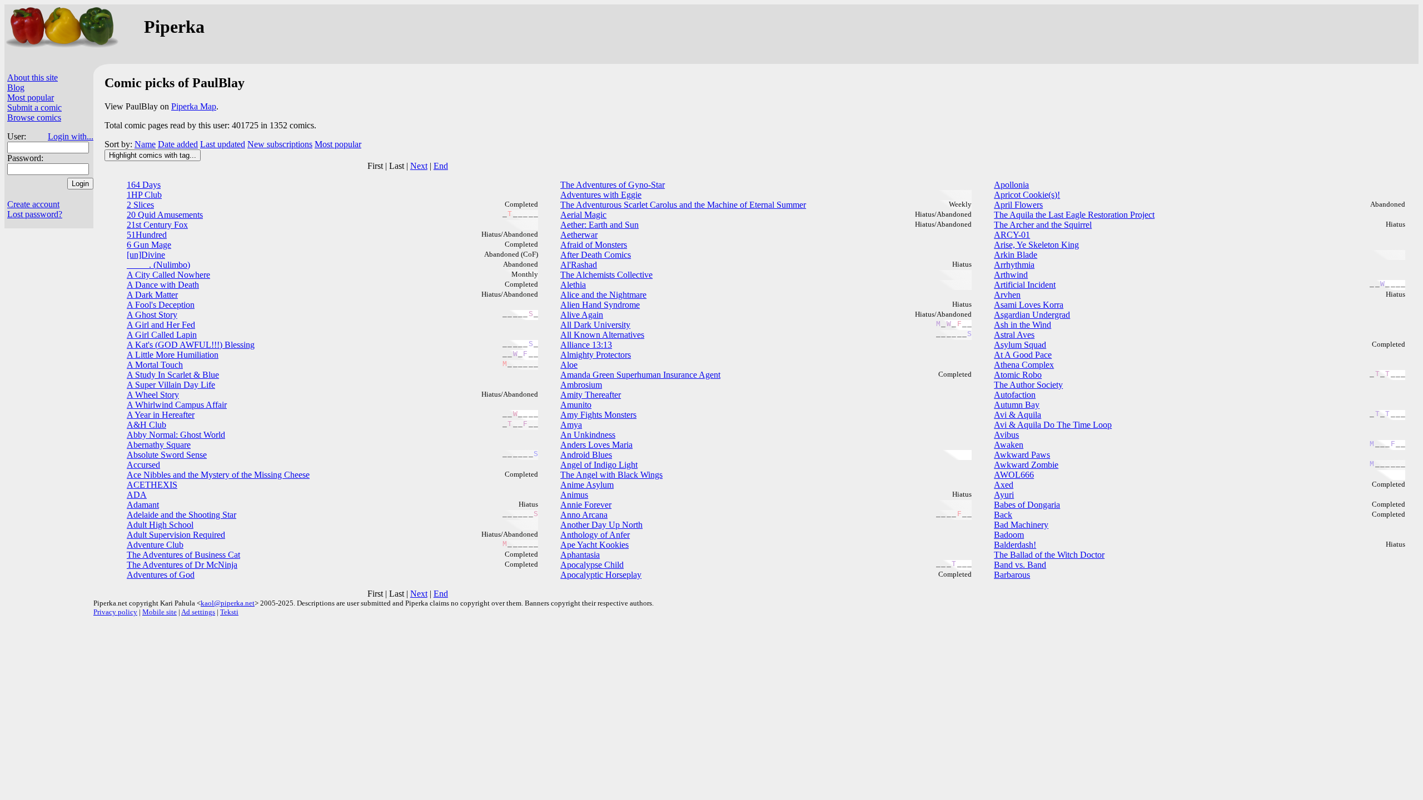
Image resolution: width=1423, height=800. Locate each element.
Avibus (1006, 434)
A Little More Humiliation (172, 354)
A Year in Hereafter (161, 414)
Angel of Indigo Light (599, 464)
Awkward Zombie (1026, 464)
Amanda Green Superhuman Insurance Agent (640, 374)
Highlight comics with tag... (152, 155)
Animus (574, 494)
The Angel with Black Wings (611, 474)
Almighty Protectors (595, 354)
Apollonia (1011, 184)
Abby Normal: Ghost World (176, 434)
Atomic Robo (1018, 374)
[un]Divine (146, 254)
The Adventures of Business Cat (183, 554)
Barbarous (1012, 574)
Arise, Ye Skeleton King (1036, 244)
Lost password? (34, 214)
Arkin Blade (1015, 254)
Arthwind (1011, 274)
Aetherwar (579, 234)
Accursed (143, 464)
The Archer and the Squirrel (1043, 224)
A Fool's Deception (161, 304)
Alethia (573, 284)
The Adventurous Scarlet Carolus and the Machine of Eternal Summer (683, 204)
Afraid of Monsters (593, 244)
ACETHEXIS (152, 484)
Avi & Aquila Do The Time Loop (1053, 424)
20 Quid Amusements (165, 214)
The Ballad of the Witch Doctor (1049, 554)
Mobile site (159, 612)
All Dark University (595, 324)
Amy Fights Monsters (598, 414)
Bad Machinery (1021, 524)
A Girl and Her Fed (161, 324)
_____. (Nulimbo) (158, 264)
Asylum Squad (1020, 344)
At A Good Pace (1023, 354)
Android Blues (586, 454)
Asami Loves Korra (1028, 304)
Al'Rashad (578, 264)
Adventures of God (161, 574)
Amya (571, 424)
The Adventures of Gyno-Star (612, 184)
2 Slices (140, 204)
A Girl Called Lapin (162, 334)
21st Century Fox (157, 224)
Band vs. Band (1020, 564)
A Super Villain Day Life (171, 384)
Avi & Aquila (1017, 414)
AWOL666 (1014, 474)
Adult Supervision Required (176, 534)
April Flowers (1018, 204)
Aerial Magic (583, 214)
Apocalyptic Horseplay (600, 574)
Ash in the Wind (1022, 324)
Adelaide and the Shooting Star (181, 514)
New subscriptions (279, 144)
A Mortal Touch (155, 364)
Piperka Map (193, 106)
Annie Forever (585, 504)
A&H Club (146, 424)
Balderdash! (1015, 544)
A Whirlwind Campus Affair (177, 404)
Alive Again (581, 314)
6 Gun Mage (149, 244)
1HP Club (144, 194)
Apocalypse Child (592, 564)
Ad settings (198, 612)
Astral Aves (1014, 334)
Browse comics (34, 117)
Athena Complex (1024, 364)
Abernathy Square (159, 444)
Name (145, 144)
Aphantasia (580, 554)
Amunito (575, 404)
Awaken (1008, 444)
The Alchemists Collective (606, 274)
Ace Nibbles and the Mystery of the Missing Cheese (218, 474)
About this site (32, 77)
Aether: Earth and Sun (599, 224)
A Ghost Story (152, 314)
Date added (178, 144)
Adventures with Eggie (600, 194)
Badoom (1009, 534)
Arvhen (1007, 294)
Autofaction (1015, 394)
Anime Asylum (587, 484)
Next (418, 166)
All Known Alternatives (602, 334)
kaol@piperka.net (228, 603)
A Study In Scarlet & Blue (173, 374)
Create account (33, 204)
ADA (137, 494)
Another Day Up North (601, 524)
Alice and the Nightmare (603, 294)
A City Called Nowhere (168, 274)
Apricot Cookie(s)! (1027, 194)
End (441, 166)
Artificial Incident (1025, 284)
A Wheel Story (153, 394)
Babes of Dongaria (1027, 504)
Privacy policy (115, 612)
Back (1003, 514)
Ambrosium (581, 384)
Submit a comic (34, 107)
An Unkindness (587, 434)
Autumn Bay (1016, 404)
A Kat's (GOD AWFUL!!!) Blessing (191, 344)
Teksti (229, 612)
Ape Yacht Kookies (594, 544)
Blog (15, 87)
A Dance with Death (163, 284)
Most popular (30, 97)
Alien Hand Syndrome (600, 304)
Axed (1003, 484)
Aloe (569, 364)
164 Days (144, 184)
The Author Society (1028, 384)
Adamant (143, 504)
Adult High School (160, 524)
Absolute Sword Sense (167, 454)
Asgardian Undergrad (1032, 314)
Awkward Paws (1022, 454)
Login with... (70, 136)
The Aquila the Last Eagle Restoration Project (1074, 214)
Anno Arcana (584, 514)
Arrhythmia (1014, 264)
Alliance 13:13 (586, 344)
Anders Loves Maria (596, 444)
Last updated (222, 144)
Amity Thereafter (590, 394)
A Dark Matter (152, 294)
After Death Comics (595, 254)
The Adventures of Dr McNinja (182, 564)
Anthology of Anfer (595, 534)
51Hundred (147, 234)
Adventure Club (155, 544)
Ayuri (1004, 494)
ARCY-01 (1012, 234)
